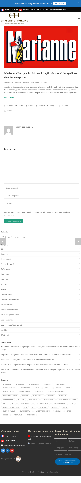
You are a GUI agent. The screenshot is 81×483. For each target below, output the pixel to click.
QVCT (5, 403)
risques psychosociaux (11, 407)
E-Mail (9, 111)
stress (69, 411)
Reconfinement (25, 403)
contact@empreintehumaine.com (53, 9)
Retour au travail (60, 403)
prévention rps (48, 399)
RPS (33, 407)
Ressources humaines (9, 310)
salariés (55, 407)
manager (51, 395)
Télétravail (5, 335)
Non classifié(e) (7, 279)
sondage (58, 411)
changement (60, 384)
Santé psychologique (43, 411)
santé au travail (9, 411)
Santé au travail (7, 320)
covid (37, 388)
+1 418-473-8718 (29, 9)
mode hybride (8, 399)
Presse (45, 82)
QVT (13, 403)
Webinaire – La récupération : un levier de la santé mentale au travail (27, 359)
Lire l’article (9, 98)
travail (5, 415)
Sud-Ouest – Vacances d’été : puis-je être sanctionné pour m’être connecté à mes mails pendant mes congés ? (39, 348)
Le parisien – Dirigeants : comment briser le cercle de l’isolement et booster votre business (36, 354)
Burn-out (4, 254)
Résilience (43, 407)
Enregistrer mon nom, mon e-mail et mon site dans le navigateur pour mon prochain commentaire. (37, 213)
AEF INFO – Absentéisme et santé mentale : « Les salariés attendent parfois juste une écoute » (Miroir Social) (40, 371)
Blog (2, 249)
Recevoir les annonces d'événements (68, 461)
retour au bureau (42, 403)
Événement (5, 269)
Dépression (39, 392)
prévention (33, 399)
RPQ (25, 407)
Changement (6, 259)
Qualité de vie (6, 294)
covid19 (58, 388)
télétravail (18, 415)
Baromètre (20, 384)
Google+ (53, 106)
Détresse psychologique (56, 392)
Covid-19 (47, 388)
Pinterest (41, 106)
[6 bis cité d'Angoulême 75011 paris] (40, 443)
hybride (25, 395)
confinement (25, 388)
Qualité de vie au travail (10, 300)
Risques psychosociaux (10, 315)
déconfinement (24, 392)
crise (68, 388)
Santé (65, 407)
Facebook (9, 106)
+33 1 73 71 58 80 (11, 9)
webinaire (30, 415)
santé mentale (25, 411)
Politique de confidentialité (48, 472)
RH (72, 403)
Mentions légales (28, 472)
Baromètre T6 (34, 384)
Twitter (20, 106)
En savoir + (59, 3)
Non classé (5, 274)
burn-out (47, 384)
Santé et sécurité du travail (11, 325)
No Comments (35, 82)
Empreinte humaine (10, 395)
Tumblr (30, 106)
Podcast (4, 284)
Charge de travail (7, 264)
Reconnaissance (7, 305)
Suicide (4, 330)
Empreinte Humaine (22, 82)
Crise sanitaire (8, 392)
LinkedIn (64, 106)
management (37, 395)
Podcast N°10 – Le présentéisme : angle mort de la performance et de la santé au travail (34, 365)
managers (62, 395)
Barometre (7, 384)
